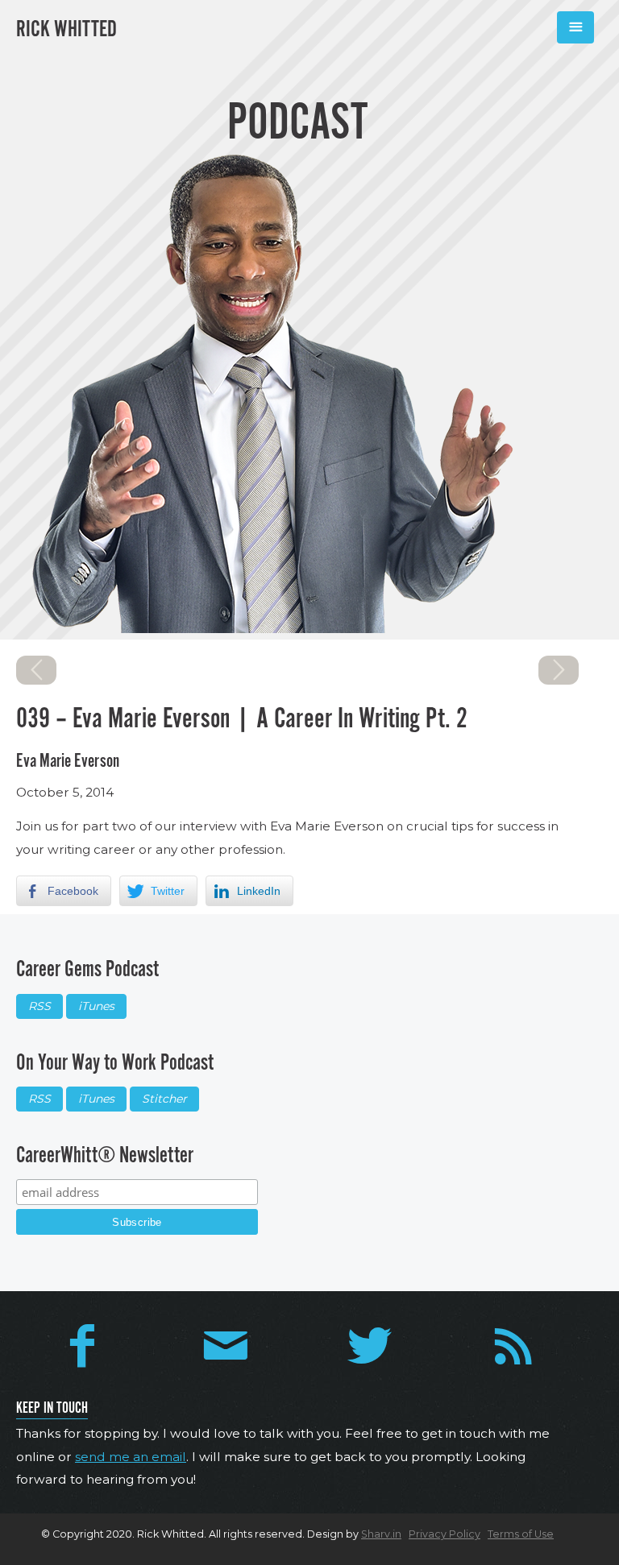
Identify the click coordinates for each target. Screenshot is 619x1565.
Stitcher (164, 1098)
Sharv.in (381, 1534)
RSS (39, 1006)
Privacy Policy (444, 1534)
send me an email (130, 1456)
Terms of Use (521, 1534)
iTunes (96, 1006)
